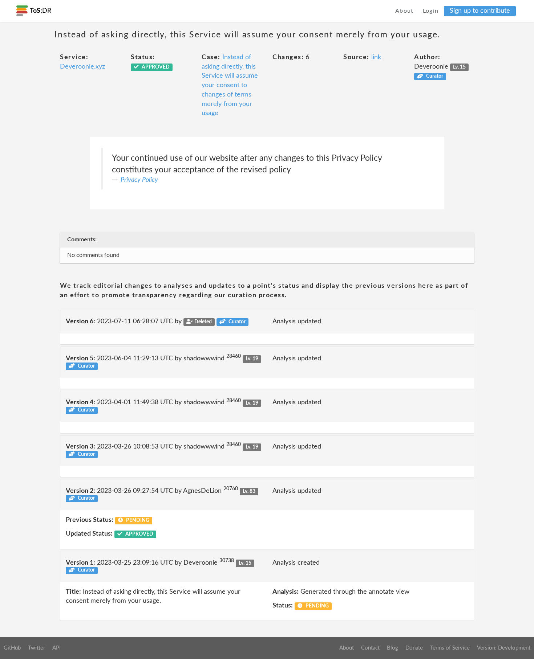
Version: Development (503, 648)
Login (431, 11)
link (376, 57)
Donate (414, 648)
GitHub (12, 648)
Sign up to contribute (480, 11)
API (56, 648)
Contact (370, 648)
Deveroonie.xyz (82, 67)
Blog (392, 648)
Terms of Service (450, 648)
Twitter (36, 648)
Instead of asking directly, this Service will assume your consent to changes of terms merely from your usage (230, 85)
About (404, 11)
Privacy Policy (139, 180)
